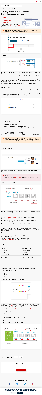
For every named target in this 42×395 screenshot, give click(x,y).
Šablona (4, 17)
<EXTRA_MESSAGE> (9, 239)
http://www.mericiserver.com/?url (13, 134)
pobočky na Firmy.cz (18, 177)
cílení (30, 308)
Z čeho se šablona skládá (7, 19)
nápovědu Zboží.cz (23, 263)
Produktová (11, 305)
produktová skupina (16, 147)
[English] (36, 1)
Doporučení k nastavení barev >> (7, 350)
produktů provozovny (16, 25)
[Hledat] (38, 1)
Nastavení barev (6, 22)
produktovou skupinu (17, 308)
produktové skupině (12, 217)
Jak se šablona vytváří (7, 20)
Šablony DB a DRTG (5, 5)
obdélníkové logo (7, 218)
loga (10, 25)
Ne (21, 357)
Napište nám (20, 370)
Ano (15, 357)
